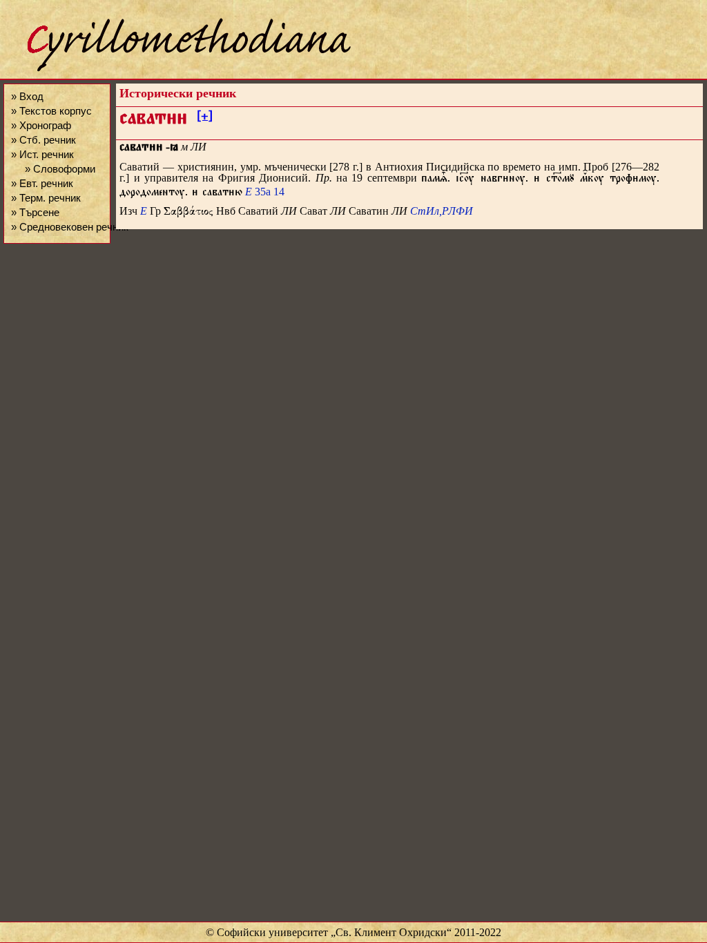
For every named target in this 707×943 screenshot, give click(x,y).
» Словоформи (60, 169)
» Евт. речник (42, 183)
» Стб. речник (43, 140)
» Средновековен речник (69, 227)
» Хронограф (41, 125)
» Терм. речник (46, 198)
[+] (205, 118)
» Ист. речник (42, 154)
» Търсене (35, 212)
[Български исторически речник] (177, 69)
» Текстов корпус (51, 111)
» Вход (27, 96)
